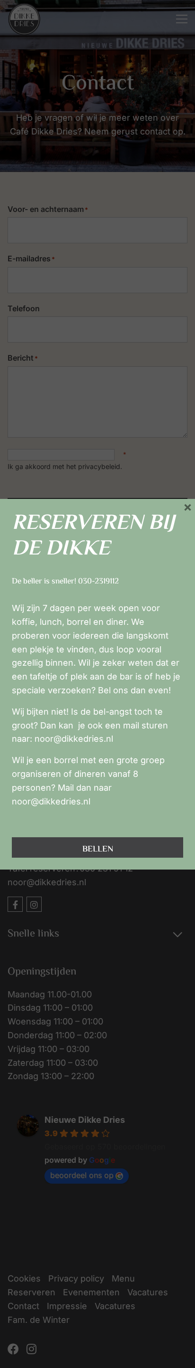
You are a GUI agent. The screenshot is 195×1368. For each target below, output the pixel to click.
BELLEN (97, 849)
